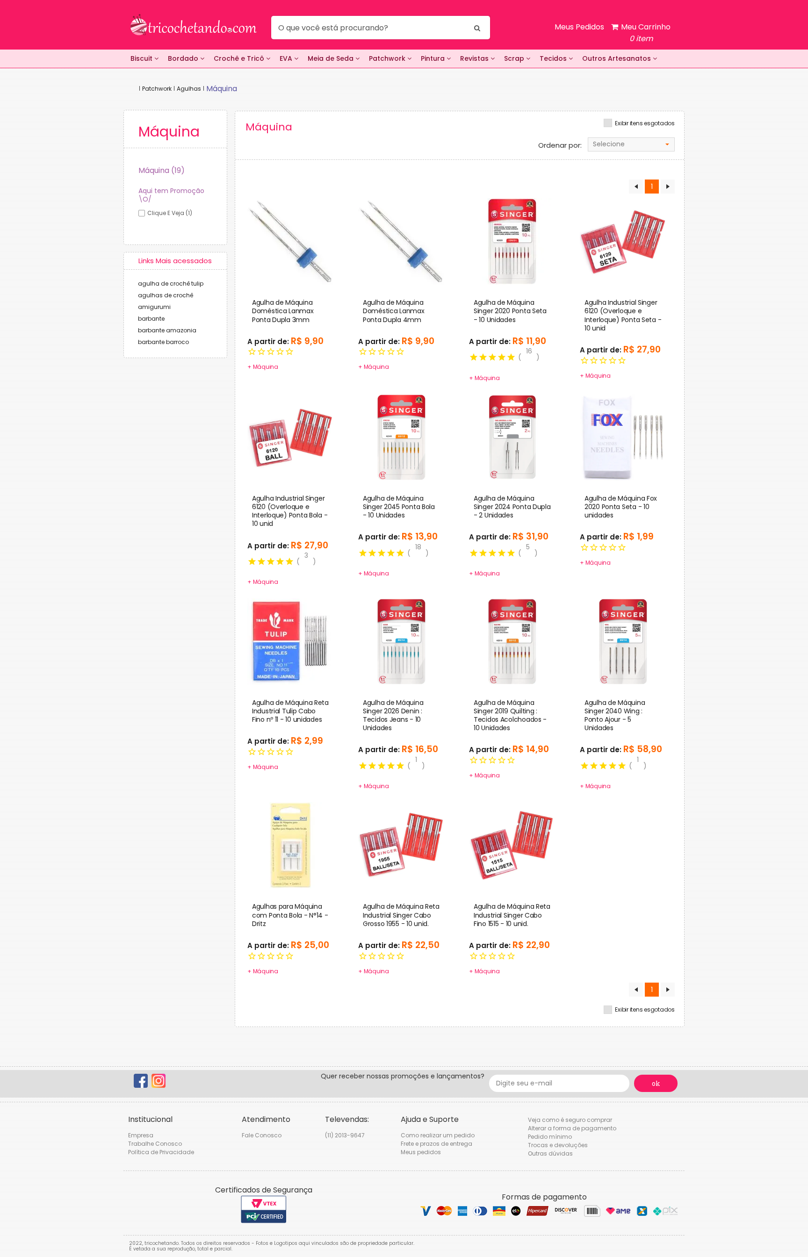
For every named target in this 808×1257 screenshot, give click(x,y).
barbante (151, 319)
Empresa (140, 1135)
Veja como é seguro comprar (570, 1120)
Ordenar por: (560, 145)
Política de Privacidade (161, 1152)
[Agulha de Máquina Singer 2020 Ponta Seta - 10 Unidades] (512, 241)
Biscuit (142, 58)
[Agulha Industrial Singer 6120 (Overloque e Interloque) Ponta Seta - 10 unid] (623, 241)
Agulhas (189, 89)
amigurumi (154, 307)
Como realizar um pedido (438, 1135)
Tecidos (554, 58)
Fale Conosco (261, 1135)
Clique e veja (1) (169, 213)
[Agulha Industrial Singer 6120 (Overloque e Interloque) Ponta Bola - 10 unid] (290, 436)
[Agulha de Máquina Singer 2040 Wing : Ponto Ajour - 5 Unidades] (623, 641)
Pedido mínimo (550, 1137)
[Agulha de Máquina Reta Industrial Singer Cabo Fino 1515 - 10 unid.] (512, 845)
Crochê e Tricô (240, 58)
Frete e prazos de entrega (436, 1144)
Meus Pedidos (579, 27)
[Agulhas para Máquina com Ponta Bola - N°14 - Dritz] (290, 845)
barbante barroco (163, 342)
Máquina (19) (161, 170)
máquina (221, 88)
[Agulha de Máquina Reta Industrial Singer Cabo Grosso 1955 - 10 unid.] (401, 845)
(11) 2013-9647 (345, 1135)
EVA (287, 58)
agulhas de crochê (165, 295)
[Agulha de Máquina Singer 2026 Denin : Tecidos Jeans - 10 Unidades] (401, 641)
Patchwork (388, 58)
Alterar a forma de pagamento (572, 1128)
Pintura (434, 58)
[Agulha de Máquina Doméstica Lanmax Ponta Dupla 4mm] (401, 241)
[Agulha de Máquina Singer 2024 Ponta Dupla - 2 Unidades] (512, 436)
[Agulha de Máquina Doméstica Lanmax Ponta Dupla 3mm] (290, 241)
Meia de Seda (331, 58)
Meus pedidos (421, 1152)
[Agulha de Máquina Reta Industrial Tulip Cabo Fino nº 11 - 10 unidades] (290, 641)
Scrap (515, 58)
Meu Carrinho (645, 33)
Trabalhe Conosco (155, 1144)
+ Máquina (262, 367)
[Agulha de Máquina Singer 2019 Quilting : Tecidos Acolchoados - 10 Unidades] (512, 641)
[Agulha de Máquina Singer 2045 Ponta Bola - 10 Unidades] (401, 436)
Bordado (184, 58)
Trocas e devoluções (558, 1145)
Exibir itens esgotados (645, 123)
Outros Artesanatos (617, 58)
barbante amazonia (167, 330)
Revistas (475, 58)
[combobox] (631, 144)
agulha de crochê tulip (170, 283)
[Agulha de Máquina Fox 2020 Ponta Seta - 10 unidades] (623, 436)
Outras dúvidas (550, 1153)
